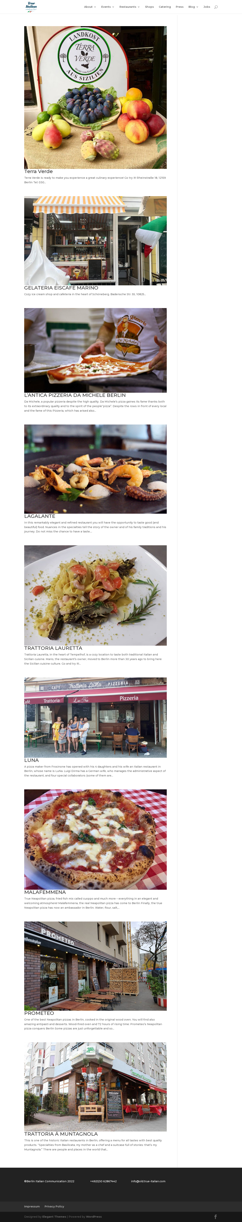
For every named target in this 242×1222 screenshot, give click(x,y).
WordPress (94, 1216)
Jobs (207, 7)
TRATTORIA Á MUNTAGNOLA (61, 1134)
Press (180, 7)
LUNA (31, 760)
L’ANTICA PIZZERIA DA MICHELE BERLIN (75, 395)
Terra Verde (38, 171)
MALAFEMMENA (45, 892)
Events (106, 7)
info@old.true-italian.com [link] (148, 1181)
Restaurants (127, 7)
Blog (191, 7)
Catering (165, 7)
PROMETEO (39, 1013)
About (88, 7)
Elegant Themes (54, 1216)
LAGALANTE (39, 516)
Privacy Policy (54, 1206)
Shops (149, 7)
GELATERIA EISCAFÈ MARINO (61, 288)
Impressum (32, 1206)
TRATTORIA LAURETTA (53, 648)
